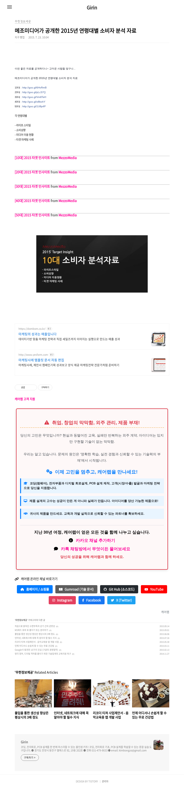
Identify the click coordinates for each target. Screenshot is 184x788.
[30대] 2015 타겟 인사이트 (32, 186)
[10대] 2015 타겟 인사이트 (32, 157)
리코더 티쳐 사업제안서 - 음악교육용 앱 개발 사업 (37, 642)
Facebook (93, 600)
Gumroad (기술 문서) (79, 589)
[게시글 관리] (33, 387)
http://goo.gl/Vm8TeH (34, 97)
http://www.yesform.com (33, 354)
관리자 (105, 781)
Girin (92, 7)
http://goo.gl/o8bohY (33, 101)
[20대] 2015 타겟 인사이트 (32, 172)
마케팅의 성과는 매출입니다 (38, 334)
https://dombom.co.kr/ (32, 328)
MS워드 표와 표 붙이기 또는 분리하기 (31, 630)
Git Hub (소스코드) (121, 589)
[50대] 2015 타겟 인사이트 (32, 215)
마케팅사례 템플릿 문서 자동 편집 (41, 360)
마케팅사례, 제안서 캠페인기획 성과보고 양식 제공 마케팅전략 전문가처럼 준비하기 (69, 365)
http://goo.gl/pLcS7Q (34, 92)
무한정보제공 (21, 620)
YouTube (157, 589)
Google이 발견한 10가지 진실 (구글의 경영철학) (36, 649)
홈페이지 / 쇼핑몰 (37, 589)
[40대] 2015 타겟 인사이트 (32, 200)
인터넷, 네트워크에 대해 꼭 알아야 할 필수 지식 (36, 638)
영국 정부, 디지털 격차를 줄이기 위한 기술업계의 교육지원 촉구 (43, 653)
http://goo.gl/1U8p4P (34, 106)
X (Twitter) (124, 600)
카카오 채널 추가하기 (95, 540)
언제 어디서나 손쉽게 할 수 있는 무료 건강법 (34, 645)
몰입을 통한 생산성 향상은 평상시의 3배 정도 (35, 634)
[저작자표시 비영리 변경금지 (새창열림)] (57, 387)
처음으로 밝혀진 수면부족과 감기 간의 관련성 (35, 626)
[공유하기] (28, 387)
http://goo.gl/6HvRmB (34, 87)
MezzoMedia (68, 157)
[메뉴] (9, 7)
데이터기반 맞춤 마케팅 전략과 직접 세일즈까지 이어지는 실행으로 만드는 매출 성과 (69, 339)
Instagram (64, 600)
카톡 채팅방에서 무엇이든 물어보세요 (95, 548)
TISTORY (93, 781)
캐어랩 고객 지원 (25, 399)
